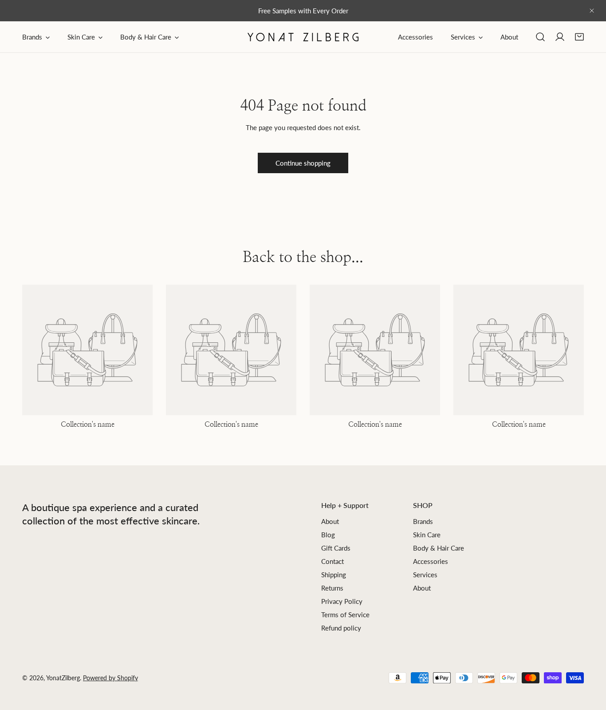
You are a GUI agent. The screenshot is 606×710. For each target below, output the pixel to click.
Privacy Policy (341, 601)
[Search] (540, 37)
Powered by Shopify (110, 678)
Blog (328, 535)
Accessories (430, 561)
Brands (423, 521)
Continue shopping (303, 163)
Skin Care (427, 535)
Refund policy (341, 628)
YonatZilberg (63, 678)
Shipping (333, 575)
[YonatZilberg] (303, 37)
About (330, 521)
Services (425, 575)
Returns (332, 588)
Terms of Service (345, 615)
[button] (579, 37)
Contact (332, 561)
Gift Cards (335, 548)
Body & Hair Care (438, 548)
